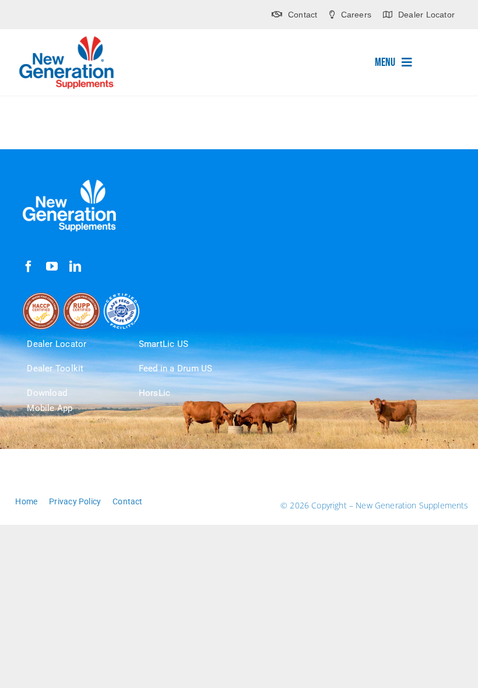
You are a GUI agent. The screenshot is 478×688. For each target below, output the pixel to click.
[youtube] (52, 266)
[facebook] (28, 266)
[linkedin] (75, 266)
